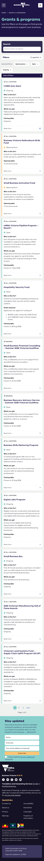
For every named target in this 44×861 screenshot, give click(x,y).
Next (23, 708)
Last (28, 708)
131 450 (35, 784)
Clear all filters (8, 75)
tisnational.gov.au (9, 786)
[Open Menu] (4, 5)
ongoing (6, 70)
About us (5, 808)
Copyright (28, 812)
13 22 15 (19, 775)
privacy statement (27, 757)
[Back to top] (38, 853)
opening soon (20, 64)
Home (4, 13)
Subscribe (22, 753)
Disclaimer (28, 808)
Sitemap (5, 816)
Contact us (6, 803)
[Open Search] (40, 5)
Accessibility (28, 803)
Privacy (5, 812)
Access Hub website (13, 795)
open (34, 64)
